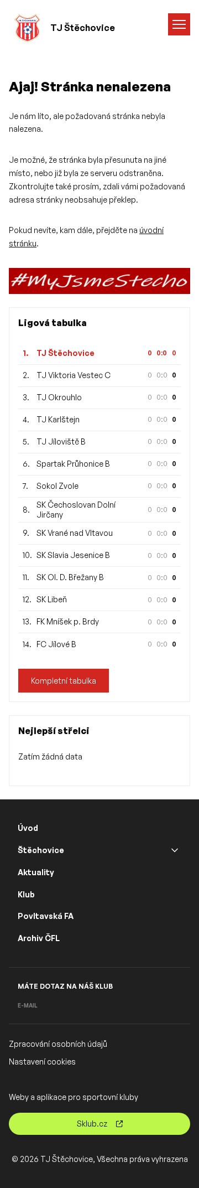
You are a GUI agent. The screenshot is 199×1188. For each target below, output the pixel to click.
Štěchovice (41, 850)
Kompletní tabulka (63, 680)
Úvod (28, 828)
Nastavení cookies (42, 1061)
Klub (26, 894)
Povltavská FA (46, 916)
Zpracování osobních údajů (58, 1043)
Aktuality (36, 872)
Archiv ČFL (39, 938)
